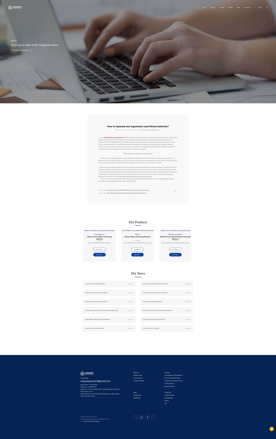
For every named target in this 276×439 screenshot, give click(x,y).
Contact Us (247, 7)
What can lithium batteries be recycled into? (96, 301)
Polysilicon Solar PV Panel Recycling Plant (154, 319)
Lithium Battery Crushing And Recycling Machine (97, 319)
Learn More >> (99, 249)
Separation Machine (169, 386)
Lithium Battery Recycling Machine (148, 130)
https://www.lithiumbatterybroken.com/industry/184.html (116, 181)
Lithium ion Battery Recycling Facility (94, 328)
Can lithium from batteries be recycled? (152, 301)
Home (204, 7)
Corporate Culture (138, 378)
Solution (231, 7)
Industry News (137, 398)
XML (165, 403)
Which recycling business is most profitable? (96, 292)
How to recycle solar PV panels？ (151, 328)
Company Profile (137, 375)
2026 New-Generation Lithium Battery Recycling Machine (157, 310)
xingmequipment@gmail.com (95, 381)
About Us (213, 7)
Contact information (169, 395)
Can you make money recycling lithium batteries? (155, 292)
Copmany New (137, 395)
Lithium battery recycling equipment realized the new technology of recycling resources (127, 190)
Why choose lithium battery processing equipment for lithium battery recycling (126, 193)
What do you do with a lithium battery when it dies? (155, 284)
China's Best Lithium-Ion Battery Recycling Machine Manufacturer (101, 310)
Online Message (168, 398)
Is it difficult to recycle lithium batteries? (95, 284)
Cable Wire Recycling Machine (92, 421)
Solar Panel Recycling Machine (172, 378)
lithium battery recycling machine (101, 394)
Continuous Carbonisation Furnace (173, 381)
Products (222, 7)
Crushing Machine (169, 383)
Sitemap (166, 400)
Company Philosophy (138, 381)
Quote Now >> (99, 254)
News (238, 7)
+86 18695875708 (91, 387)
